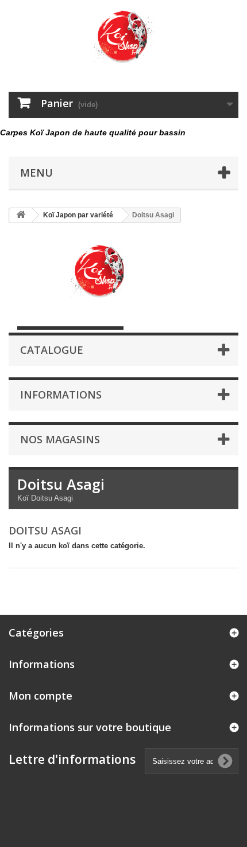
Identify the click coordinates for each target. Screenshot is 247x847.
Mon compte (40, 695)
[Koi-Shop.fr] (123, 36)
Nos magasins (60, 439)
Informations (61, 394)
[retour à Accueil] (21, 215)
